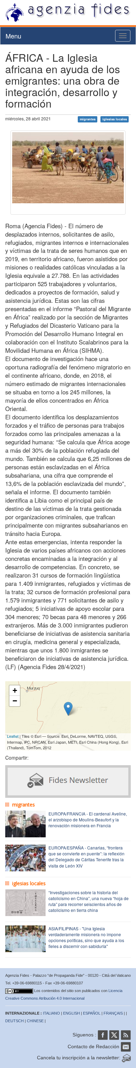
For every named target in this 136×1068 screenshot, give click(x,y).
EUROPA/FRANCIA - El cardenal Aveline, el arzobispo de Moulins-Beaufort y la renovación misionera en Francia (87, 819)
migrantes (88, 119)
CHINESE (35, 1021)
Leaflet (12, 736)
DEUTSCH (14, 1021)
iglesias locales (115, 119)
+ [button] (15, 690)
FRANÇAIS (113, 1013)
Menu (13, 35)
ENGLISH (71, 1013)
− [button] (15, 701)
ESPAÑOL (91, 1013)
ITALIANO (51, 1013)
